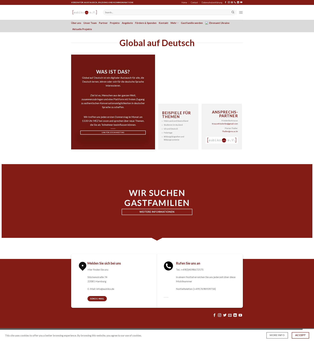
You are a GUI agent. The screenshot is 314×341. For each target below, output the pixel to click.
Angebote (127, 23)
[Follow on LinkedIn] (238, 2)
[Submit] (233, 12)
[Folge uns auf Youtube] (241, 2)
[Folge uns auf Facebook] (226, 2)
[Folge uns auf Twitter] (225, 315)
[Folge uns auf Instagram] (229, 2)
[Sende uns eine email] (232, 2)
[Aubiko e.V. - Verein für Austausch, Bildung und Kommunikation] (84, 12)
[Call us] (235, 2)
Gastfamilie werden (192, 23)
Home (184, 2)
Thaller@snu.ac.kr (230, 131)
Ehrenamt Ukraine (219, 23)
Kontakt (163, 23)
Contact (194, 2)
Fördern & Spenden (146, 23)
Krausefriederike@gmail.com (225, 123)
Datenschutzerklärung (212, 2)
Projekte (115, 23)
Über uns (76, 23)
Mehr (173, 23)
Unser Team (90, 23)
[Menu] (241, 12)
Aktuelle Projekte (82, 29)
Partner (103, 23)
